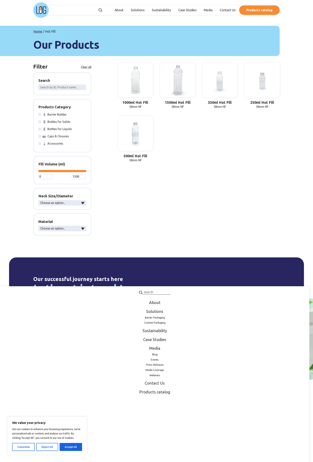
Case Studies (187, 10)
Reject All (47, 446)
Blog (155, 354)
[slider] (39, 171)
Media (208, 10)
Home (37, 31)
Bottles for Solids (58, 121)
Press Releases (155, 364)
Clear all (86, 67)
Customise (23, 446)
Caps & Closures (58, 136)
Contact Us (227, 10)
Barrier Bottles (56, 114)
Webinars (154, 375)
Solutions (138, 10)
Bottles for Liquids (59, 129)
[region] (47, 436)
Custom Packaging (154, 322)
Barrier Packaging (155, 317)
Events (155, 359)
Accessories (55, 143)
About (119, 10)
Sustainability (161, 10)
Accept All (71, 446)
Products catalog (259, 10)
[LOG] (41, 10)
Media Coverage (154, 370)
